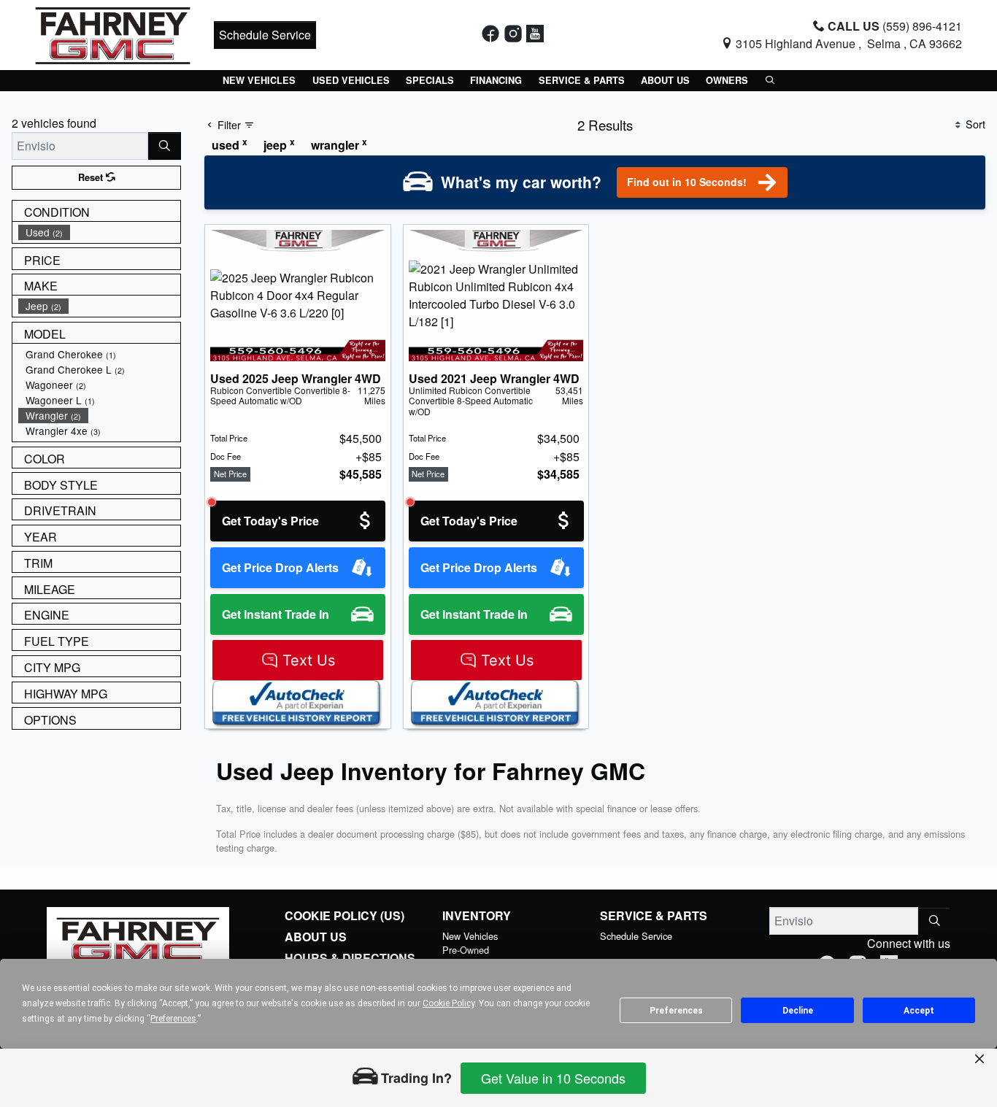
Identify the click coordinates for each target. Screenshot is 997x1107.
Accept (919, 1011)
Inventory (476, 915)
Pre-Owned (465, 950)
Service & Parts (653, 915)
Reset (92, 177)
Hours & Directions (350, 958)
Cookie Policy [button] (448, 1003)
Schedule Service (265, 34)
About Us (316, 937)
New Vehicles (470, 936)
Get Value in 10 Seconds (553, 1077)
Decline (797, 1011)
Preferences (676, 1011)
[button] (259, 80)
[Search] (164, 146)
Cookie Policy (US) (344, 915)
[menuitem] (99, 232)
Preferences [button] (173, 1019)
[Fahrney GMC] (112, 33)
